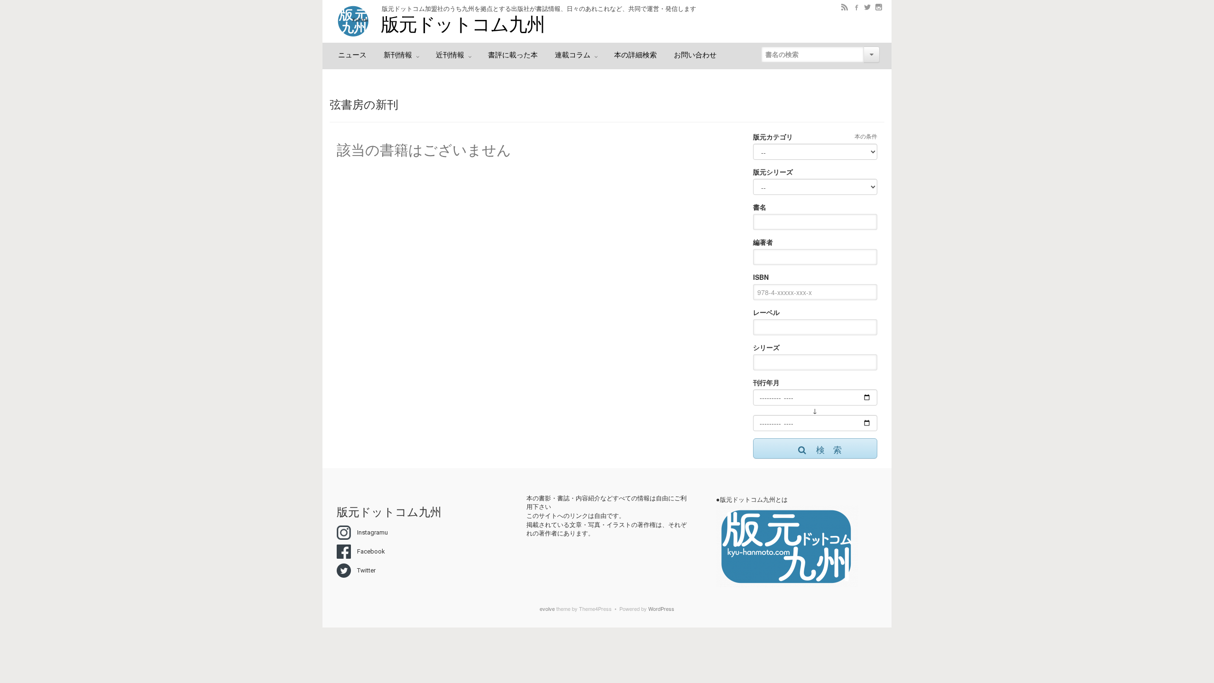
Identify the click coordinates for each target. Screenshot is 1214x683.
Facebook (371, 551)
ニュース (352, 55)
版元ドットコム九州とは (754, 499)
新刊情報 (399, 55)
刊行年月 (766, 382)
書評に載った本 (513, 55)
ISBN (761, 277)
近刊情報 (451, 55)
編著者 (763, 242)
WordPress (661, 608)
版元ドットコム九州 (462, 25)
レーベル (766, 312)
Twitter (366, 570)
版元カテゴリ (773, 136)
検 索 (829, 449)
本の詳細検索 (635, 55)
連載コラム (573, 55)
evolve (547, 608)
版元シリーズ (773, 171)
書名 (759, 207)
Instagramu (372, 532)
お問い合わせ (695, 55)
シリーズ (766, 347)
